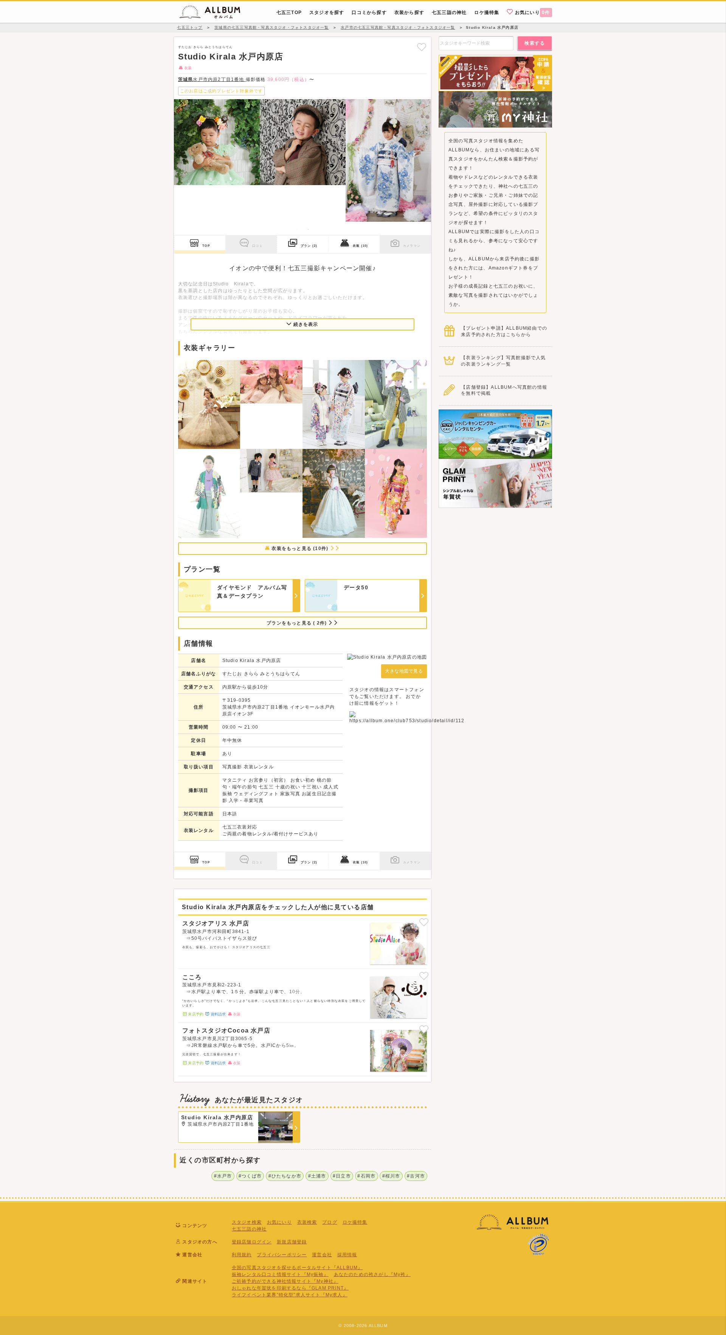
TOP (206, 246)
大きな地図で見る (404, 671)
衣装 (360, 246)
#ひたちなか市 (284, 1176)
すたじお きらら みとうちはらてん (205, 47)
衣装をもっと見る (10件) (300, 548)
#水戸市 (223, 1176)
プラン (309, 246)
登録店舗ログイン (252, 1242)
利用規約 (242, 1254)
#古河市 (416, 1176)
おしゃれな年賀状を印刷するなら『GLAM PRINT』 (290, 1288)
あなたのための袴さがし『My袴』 (372, 1274)
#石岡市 (366, 1176)
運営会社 (322, 1254)
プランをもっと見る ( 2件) (297, 623)
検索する (534, 43)
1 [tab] (297, 229)
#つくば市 (250, 1176)
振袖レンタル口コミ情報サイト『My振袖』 (280, 1274)
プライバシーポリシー (282, 1254)
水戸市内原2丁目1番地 (212, 79)
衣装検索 (307, 1222)
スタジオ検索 (247, 1222)
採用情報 (347, 1254)
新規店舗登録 (292, 1242)
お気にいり (531, 12)
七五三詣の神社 (249, 1229)
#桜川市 (391, 1176)
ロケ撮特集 (355, 1222)
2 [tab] (308, 229)
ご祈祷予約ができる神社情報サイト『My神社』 (285, 1281)
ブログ (329, 1222)
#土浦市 (317, 1176)
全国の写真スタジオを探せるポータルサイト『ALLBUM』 (297, 1267)
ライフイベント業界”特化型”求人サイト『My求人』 (289, 1295)
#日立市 (342, 1176)
